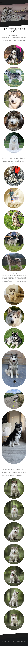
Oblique (21, 641)
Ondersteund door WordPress (8, 641)
